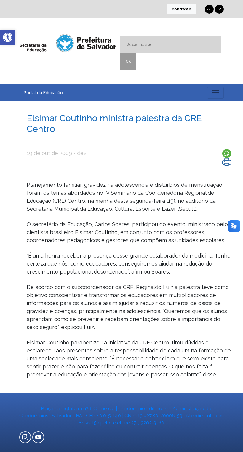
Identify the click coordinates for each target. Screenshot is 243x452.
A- (209, 9)
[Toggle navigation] (215, 93)
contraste (181, 9)
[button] (7, 37)
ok (128, 61)
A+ (219, 9)
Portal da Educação (43, 92)
